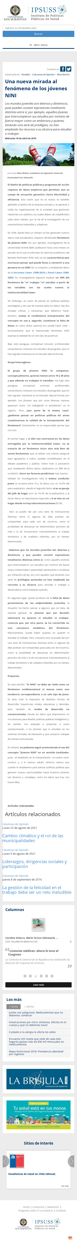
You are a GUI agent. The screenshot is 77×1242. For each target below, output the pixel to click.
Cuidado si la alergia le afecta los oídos (32, 1032)
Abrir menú (40, 45)
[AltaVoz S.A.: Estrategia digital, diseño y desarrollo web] (70, 1238)
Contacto (61, 1210)
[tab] (13, 1006)
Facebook (62, 69)
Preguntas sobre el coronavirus (35, 1210)
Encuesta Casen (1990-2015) (29, 272)
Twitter (68, 69)
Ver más (65, 1186)
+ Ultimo (29, 1006)
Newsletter (53, 1207)
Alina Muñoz (63, 74)
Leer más (38, 984)
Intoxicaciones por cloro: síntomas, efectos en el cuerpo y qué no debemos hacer (37, 1023)
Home (26, 1207)
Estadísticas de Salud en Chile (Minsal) (31, 1174)
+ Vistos (13, 1006)
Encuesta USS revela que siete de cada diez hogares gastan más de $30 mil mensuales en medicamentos (36, 1041)
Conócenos (38, 1207)
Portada (25, 74)
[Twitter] (68, 69)
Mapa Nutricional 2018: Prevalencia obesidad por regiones (36, 1053)
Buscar (38, 34)
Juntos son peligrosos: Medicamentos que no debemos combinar (36, 1014)
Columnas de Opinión (43, 74)
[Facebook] (62, 69)
